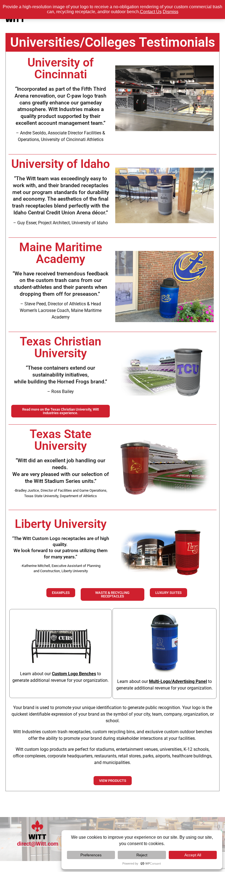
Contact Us (151, 11)
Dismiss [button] (170, 11)
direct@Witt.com (37, 843)
